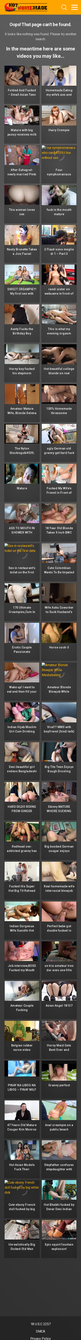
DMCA (40, 1331)
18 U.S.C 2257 (41, 1324)
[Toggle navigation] (74, 7)
